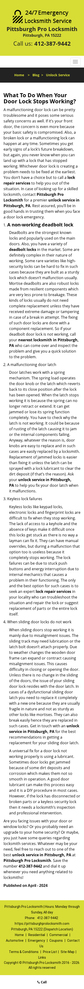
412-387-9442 (52, 43)
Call (43, 982)
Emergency (36, 940)
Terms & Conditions (23, 952)
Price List (50, 952)
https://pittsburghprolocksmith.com (42, 923)
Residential (36, 935)
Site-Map (67, 952)
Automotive (15, 940)
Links (42, 957)
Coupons (56, 940)
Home (19, 75)
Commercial (58, 935)
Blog (35, 75)
